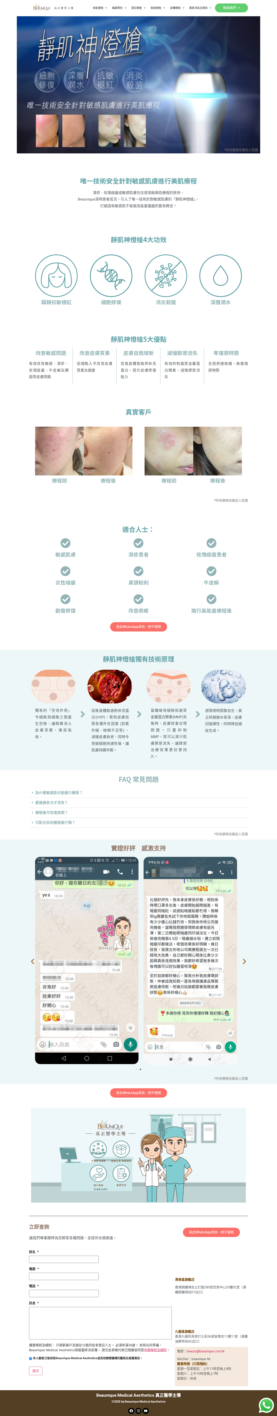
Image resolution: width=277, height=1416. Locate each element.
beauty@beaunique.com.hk (206, 1351)
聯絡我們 (229, 8)
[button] (100, 7)
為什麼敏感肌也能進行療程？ (59, 793)
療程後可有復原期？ (51, 813)
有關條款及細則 (155, 1350)
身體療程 (175, 7)
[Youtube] (146, 1411)
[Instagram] (138, 1411)
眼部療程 (156, 7)
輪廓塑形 (117, 7)
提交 (35, 1371)
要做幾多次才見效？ (51, 803)
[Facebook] (131, 1411)
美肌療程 (98, 7)
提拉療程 (136, 7)
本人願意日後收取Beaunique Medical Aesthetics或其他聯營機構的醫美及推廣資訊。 (88, 1358)
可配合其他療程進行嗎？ (55, 822)
